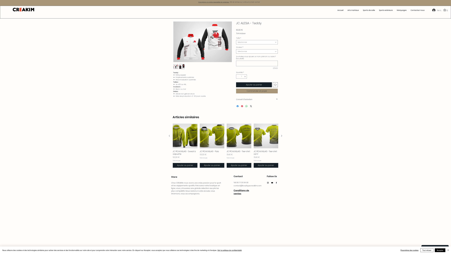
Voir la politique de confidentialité (229, 250)
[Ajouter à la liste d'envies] (275, 84)
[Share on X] (251, 106)
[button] (353, 10)
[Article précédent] (169, 135)
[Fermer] (448, 250)
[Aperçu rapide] (185, 136)
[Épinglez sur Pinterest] (242, 106)
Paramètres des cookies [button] (409, 250)
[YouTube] (272, 183)
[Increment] (245, 77)
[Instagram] (268, 183)
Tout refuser (426, 250)
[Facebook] (276, 183)
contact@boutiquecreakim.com (247, 185)
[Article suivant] (281, 135)
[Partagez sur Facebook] (237, 106)
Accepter (440, 250)
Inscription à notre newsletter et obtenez (213, 2)
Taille (238, 38)
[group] (225, 145)
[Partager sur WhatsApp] (246, 106)
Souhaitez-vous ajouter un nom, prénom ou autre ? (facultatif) (256, 58)
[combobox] (257, 42)
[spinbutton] (241, 77)
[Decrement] (237, 77)
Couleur (239, 47)
